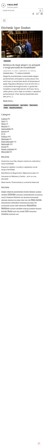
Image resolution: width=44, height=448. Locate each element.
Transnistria (32, 211)
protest (12, 205)
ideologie (11, 200)
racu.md (12, 4)
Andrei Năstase (29, 192)
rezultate (19, 208)
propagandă (5, 205)
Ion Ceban (17, 200)
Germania (26, 197)
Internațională (7, 141)
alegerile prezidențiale (11, 105)
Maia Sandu (33, 105)
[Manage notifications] (39, 443)
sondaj (22, 211)
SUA (27, 211)
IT (2, 134)
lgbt (29, 200)
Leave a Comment (23, 73)
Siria (18, 211)
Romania (38, 208)
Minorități (5, 152)
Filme (3, 124)
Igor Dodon (24, 105)
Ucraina (4, 214)
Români (4, 211)
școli (17, 214)
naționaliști (15, 203)
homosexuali (34, 197)
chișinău (12, 194)
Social (3, 147)
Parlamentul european (27, 203)
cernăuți (4, 195)
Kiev (26, 200)
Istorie (4, 131)
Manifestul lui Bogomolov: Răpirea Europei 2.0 (20, 173)
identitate (4, 200)
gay (22, 197)
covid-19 (4, 197)
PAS (35, 203)
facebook (10, 197)
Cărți (3, 121)
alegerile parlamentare (15, 192)
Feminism (16, 197)
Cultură (4, 119)
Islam (23, 200)
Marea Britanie (6, 203)
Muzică (4, 126)
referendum (22, 205)
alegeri (4, 192)
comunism (19, 195)
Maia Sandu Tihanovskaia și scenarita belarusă (20, 182)
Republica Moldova (16, 108)
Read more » (8, 101)
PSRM (6, 108)
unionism (12, 214)
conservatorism (28, 195)
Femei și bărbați (7, 149)
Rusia (10, 211)
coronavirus (39, 195)
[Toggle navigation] (4, 20)
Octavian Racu (8, 73)
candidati (38, 192)
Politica (4, 136)
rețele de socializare (29, 208)
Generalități (6, 129)
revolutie (13, 208)
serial (14, 211)
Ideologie (5, 139)
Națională (7, 61)
